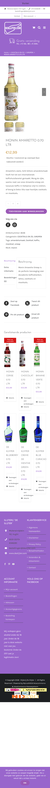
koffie (36, 240)
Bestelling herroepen (10, 617)
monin (14, 248)
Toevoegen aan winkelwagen (26, 211)
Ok (25, 783)
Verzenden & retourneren (35, 559)
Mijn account (12, 589)
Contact (32, 567)
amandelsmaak (18, 240)
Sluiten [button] (25, 3)
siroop (17, 244)
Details (11, 398)
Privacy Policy (35, 544)
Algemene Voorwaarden (34, 529)
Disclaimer (33, 538)
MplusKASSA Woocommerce (34, 683)
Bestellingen (11, 596)
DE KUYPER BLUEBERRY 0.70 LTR (12, 455)
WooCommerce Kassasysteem (26, 687)
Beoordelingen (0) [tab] (9, 279)
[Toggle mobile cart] (34, 27)
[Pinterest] (9, 564)
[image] (25, 92)
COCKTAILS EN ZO (25, 236)
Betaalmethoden (36, 551)
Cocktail (29, 240)
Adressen (10, 602)
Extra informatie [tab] (8, 269)
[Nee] (46, 777)
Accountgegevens (14, 609)
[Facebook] (5, 564)
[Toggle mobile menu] (44, 27)
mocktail (10, 244)
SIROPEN (38, 236)
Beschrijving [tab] (9, 261)
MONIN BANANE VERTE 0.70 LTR (40, 380)
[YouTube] (13, 564)
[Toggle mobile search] (39, 27)
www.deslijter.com (16, 553)
